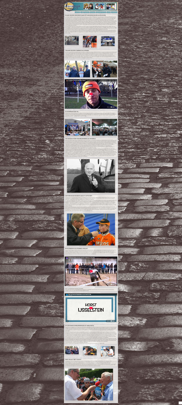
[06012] (90, 351)
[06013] (108, 351)
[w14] (91, 176)
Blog (81, 12)
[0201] (89, 384)
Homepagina (77, 12)
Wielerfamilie (92, 12)
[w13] (91, 229)
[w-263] (108, 41)
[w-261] (72, 40)
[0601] (72, 350)
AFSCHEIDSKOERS (114, 12)
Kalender (108, 12)
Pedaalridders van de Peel (101, 12)
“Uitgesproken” (86, 12)
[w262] (90, 42)
